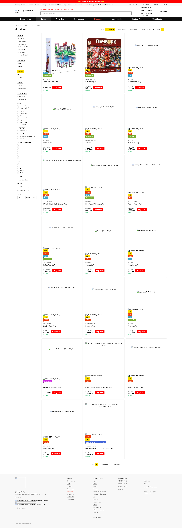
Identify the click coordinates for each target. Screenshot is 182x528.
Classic (19, 80)
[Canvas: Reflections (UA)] (62, 361)
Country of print (23, 190)
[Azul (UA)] (104, 117)
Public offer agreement (106, 5)
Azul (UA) (88, 143)
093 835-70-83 (146, 10)
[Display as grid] (162, 29)
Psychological (22, 94)
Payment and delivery (55, 5)
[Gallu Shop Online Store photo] (20, 482)
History (19, 85)
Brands (86, 5)
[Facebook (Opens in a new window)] (119, 5)
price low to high (121, 29)
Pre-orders (60, 19)
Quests (19, 77)
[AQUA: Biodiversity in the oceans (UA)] (104, 361)
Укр (130, 4)
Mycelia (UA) (132, 326)
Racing (19, 91)
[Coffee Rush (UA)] (62, 239)
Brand (19, 176)
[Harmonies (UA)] (146, 117)
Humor (19, 58)
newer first (150, 29)
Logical (19, 66)
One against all (22, 55)
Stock (19, 103)
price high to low (133, 29)
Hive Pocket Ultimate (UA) (94, 204)
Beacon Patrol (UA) (134, 82)
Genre (43, 19)
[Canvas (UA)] (104, 239)
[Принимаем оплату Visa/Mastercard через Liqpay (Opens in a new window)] (30, 504)
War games (21, 49)
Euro (19, 63)
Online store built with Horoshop (23, 523)
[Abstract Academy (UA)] (146, 361)
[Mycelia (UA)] (146, 300)
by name (142, 29)
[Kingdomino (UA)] (62, 422)
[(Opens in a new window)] (25, 502)
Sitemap (95, 512)
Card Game (21, 96)
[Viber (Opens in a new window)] (124, 5)
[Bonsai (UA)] (62, 117)
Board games (25, 19)
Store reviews (78, 5)
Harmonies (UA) (133, 143)
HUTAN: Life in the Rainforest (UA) (55, 204)
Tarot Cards (157, 19)
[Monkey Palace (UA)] (146, 178)
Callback (120, 490)
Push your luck (22, 44)
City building (21, 88)
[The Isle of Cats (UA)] (62, 56)
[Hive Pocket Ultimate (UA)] (104, 178)
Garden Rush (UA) (49, 326)
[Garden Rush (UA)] (62, 300)
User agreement (94, 5)
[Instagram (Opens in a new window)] (116, 5)
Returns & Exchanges (41, 5)
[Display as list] (165, 29)
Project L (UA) (90, 326)
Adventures (21, 69)
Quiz (19, 74)
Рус (133, 4)
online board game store (30, 493)
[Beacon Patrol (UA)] (146, 56)
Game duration (22, 180)
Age (18, 161)
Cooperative (21, 41)
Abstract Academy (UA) (136, 387)
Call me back (144, 15)
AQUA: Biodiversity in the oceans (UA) (98, 387)
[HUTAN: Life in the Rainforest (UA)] (62, 178)
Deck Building (22, 99)
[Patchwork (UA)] (104, 56)
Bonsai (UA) (47, 143)
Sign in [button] (95, 481)
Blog (64, 5)
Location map (147, 494)
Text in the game (23, 134)
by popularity (110, 29)
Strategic (20, 35)
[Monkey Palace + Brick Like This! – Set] (104, 422)
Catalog (17, 5)
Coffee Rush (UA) (49, 265)
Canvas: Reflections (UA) (52, 387)
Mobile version (21, 508)
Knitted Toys (137, 19)
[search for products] (130, 13)
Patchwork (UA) (90, 82)
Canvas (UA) (89, 265)
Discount (30, 5)
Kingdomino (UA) (49, 448)
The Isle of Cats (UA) (50, 82)
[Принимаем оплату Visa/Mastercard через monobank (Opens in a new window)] (31, 500)
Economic (20, 38)
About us (69, 5)
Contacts (23, 5)
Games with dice (23, 47)
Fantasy (20, 82)
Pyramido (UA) (133, 265)
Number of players (24, 142)
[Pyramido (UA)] (146, 239)
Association (21, 52)
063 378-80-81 (146, 7)
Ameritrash (21, 60)
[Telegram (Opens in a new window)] (121, 5)
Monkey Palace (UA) (135, 204)
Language (21, 128)
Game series (79, 19)
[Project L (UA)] (104, 300)
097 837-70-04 (146, 13)
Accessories (117, 19)
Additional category (24, 187)
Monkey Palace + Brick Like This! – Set (99, 448)
